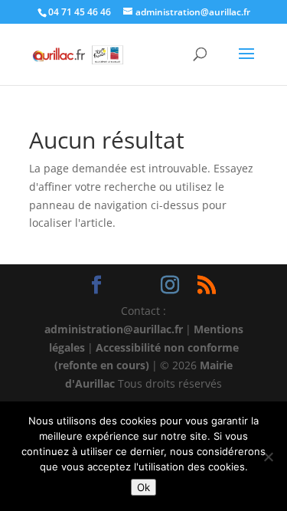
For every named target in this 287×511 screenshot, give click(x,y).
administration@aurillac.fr (113, 329)
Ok (143, 487)
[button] (246, 63)
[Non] (268, 456)
